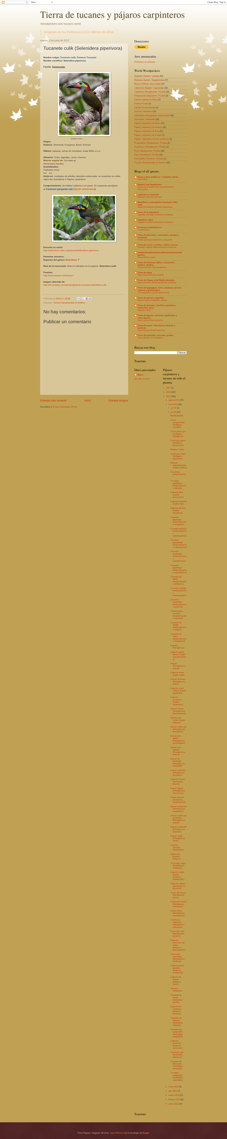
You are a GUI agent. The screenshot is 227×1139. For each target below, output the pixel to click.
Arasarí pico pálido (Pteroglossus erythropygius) (177, 739)
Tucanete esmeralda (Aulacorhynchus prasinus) (178, 603)
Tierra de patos (145, 272)
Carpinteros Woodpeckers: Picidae (149, 92)
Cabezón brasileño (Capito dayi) (178, 502)
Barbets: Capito (177, 449)
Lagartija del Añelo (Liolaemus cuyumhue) (155, 222)
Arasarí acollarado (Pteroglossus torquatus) (178, 829)
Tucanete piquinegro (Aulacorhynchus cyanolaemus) (178, 569)
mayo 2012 (173, 1086)
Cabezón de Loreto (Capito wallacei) (177, 720)
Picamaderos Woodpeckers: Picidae (150, 143)
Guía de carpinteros (143, 111)
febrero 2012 (174, 1099)
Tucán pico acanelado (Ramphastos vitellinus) (177, 957)
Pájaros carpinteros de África (147, 123)
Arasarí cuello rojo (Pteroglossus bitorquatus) (178, 729)
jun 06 (174, 408)
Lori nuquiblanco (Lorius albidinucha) (153, 293)
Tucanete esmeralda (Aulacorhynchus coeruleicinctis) (178, 556)
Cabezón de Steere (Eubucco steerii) (175, 980)
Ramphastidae (176, 415)
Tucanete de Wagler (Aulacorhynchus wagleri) (178, 626)
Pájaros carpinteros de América (148, 127)
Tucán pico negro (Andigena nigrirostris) (178, 456)
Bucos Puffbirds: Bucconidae (147, 84)
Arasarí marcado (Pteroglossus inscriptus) (177, 772)
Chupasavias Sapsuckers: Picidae (149, 95)
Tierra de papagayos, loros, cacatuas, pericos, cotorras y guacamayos (160, 289)
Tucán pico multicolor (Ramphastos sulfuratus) (177, 923)
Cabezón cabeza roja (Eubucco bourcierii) (177, 886)
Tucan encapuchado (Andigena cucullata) (177, 423)
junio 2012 (173, 404)
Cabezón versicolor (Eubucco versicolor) (176, 1044)
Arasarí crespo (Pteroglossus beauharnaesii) (178, 711)
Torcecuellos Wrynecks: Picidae (148, 158)
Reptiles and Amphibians (150, 184)
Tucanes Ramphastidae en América (69, 303)
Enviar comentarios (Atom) (65, 407)
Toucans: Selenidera (176, 989)
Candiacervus (143, 230)
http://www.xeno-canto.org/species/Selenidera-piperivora (71, 250)
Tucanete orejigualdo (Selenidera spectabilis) (176, 1076)
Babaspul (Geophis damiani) (150, 197)
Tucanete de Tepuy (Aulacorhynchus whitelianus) (178, 637)
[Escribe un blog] (81, 298)
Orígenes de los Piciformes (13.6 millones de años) (79, 32)
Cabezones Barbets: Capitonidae (149, 88)
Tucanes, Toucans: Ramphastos (177, 847)
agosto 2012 (174, 400)
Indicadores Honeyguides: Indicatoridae (152, 115)
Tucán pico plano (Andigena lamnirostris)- (178, 442)
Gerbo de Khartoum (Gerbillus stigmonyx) (155, 207)
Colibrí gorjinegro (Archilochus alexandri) (155, 240)
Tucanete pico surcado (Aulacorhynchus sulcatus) (178, 614)
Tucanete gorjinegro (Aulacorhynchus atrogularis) (178, 521)
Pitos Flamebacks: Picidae (146, 155)
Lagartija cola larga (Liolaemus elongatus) (155, 215)
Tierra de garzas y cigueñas (151, 298)
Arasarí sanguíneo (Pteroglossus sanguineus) (178, 808)
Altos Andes (142, 179)
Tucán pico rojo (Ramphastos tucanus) (177, 933)
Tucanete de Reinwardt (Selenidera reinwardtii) (176, 1065)
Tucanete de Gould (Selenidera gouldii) (176, 998)
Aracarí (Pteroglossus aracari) (177, 665)
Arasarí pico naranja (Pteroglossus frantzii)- (177, 751)
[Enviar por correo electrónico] (78, 298)
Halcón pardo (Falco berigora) (150, 320)
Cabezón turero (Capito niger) (177, 673)
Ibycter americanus (84, 189)
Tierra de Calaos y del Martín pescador (156, 280)
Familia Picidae (141, 103)
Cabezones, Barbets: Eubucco (175, 856)
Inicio (87, 400)
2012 (168, 396)
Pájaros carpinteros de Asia (146, 131)
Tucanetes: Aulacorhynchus (178, 474)
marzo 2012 (174, 1095)
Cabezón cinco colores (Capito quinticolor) (178, 690)
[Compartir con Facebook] (86, 298)
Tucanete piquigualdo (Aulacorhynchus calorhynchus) (178, 543)
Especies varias (144, 310)
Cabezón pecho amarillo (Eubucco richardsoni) (177, 969)
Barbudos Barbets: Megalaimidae (149, 80)
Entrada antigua (118, 400)
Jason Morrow (116, 1133)
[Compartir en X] (84, 298)
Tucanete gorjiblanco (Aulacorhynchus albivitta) (178, 484)
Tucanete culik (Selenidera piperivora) (176, 1054)
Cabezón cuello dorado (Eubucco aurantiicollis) (177, 875)
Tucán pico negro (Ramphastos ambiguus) (178, 865)
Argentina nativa (145, 220)
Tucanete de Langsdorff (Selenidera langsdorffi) (176, 1033)
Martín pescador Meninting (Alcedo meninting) (157, 282)
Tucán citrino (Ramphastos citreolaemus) (177, 913)
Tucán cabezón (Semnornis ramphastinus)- (178, 799)
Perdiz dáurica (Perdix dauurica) (151, 330)
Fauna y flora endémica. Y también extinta (158, 177)
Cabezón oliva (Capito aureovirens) (177, 494)
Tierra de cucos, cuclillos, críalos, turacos (158, 245)
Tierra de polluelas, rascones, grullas (155, 335)
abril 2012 (173, 1091)
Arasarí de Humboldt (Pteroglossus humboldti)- (177, 762)
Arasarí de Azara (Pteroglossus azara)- (177, 681)
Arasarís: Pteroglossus (177, 646)
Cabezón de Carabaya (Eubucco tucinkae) (175, 1010)
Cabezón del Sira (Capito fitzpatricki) (178, 510)
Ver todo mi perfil (141, 379)
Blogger (146, 1133)
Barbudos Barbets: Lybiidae (146, 76)
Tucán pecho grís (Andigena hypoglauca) (178, 433)
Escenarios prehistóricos (150, 227)
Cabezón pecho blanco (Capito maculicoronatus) (178, 655)
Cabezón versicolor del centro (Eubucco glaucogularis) (177, 945)
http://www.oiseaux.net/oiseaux (58, 275)
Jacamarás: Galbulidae (144, 119)
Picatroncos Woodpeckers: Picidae (150, 147)
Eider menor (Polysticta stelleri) (151, 275)
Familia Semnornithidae (144, 107)
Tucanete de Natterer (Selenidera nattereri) (176, 1021)
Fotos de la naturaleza (148, 212)
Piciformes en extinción (144, 62)
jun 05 (174, 412)
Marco (140, 375)
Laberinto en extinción (148, 194)
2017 (168, 388)
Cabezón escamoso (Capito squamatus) (176, 701)
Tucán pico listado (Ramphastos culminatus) (178, 904)
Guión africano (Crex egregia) (150, 338)
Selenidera (71, 260)
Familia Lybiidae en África (146, 100)
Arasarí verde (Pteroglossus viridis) (177, 838)
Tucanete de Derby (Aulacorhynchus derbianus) (178, 580)
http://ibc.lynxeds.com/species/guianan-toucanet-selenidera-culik (74, 285)
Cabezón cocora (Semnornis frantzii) (177, 781)
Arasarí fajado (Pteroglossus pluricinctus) (177, 790)
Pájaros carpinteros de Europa (147, 135)
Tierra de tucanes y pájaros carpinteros (112, 14)
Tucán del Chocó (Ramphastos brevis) (177, 895)
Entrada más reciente (53, 400)
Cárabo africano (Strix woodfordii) (152, 267)
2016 (168, 392)
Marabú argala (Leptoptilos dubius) (152, 300)
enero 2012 (173, 1104)
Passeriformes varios (146, 257)
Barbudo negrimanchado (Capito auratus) (178, 465)
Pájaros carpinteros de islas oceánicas (151, 139)
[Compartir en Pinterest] (89, 298)
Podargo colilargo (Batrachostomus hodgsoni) (157, 247)
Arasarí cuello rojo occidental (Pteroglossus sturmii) (178, 819)
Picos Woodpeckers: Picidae (147, 151)
